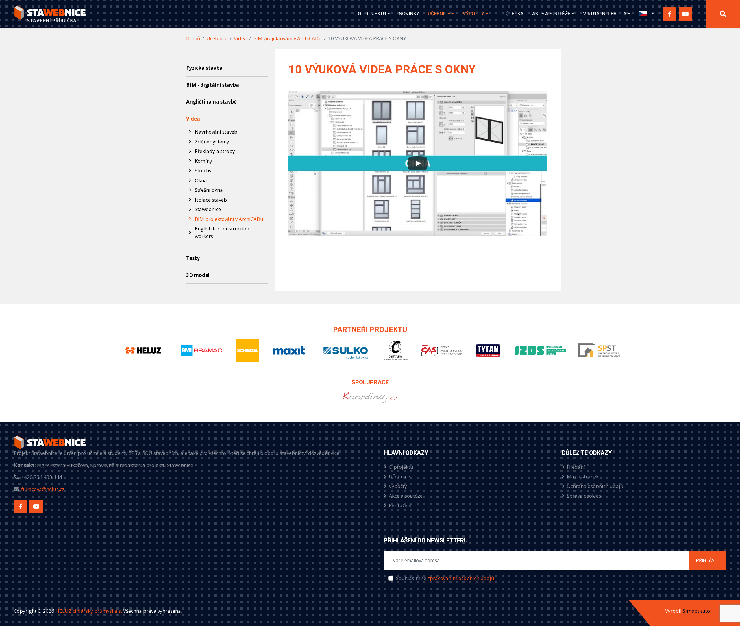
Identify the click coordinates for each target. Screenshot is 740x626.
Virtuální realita (604, 13)
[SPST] (599, 355)
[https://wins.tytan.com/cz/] (370, 402)
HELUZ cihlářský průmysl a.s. (88, 610)
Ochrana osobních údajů (595, 486)
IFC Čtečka (510, 13)
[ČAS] (441, 355)
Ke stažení (400, 505)
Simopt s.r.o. (697, 610)
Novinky (409, 13)
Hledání (576, 467)
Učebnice (439, 13)
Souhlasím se (445, 578)
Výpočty (473, 13)
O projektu (372, 13)
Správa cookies (584, 495)
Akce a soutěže (551, 13)
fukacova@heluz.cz (42, 489)
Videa (240, 38)
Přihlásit (707, 560)
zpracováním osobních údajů (461, 578)
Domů (193, 38)
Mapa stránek (583, 476)
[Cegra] (395, 355)
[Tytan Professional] (489, 355)
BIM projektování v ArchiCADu (287, 38)
